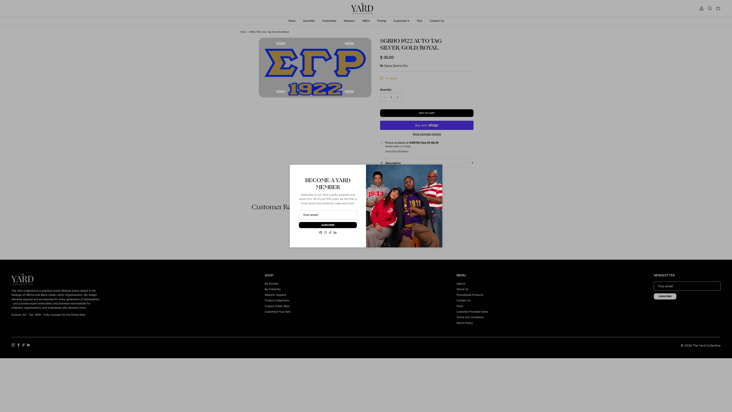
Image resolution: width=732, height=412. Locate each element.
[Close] (435, 171)
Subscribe (327, 225)
